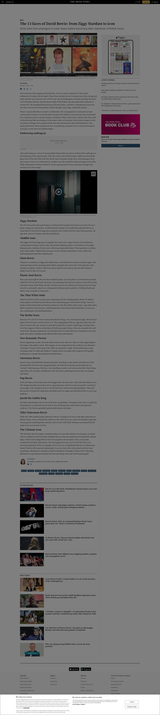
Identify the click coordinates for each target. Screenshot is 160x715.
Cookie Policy (26, 707)
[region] (80, 704)
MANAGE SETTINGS (131, 706)
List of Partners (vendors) (78, 704)
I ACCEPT (132, 702)
